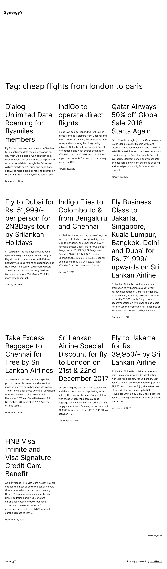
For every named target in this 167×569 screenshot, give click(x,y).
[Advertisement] (83, 46)
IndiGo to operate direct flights (80, 115)
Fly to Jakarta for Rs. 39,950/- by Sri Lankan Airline (136, 350)
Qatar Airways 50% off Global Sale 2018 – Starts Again (135, 119)
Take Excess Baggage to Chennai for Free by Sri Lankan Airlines (29, 354)
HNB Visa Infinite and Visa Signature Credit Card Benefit (28, 457)
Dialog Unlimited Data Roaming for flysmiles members (28, 123)
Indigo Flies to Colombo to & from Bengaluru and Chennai (82, 214)
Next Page (155, 535)
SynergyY (13, 12)
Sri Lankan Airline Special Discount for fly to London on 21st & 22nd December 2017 (83, 358)
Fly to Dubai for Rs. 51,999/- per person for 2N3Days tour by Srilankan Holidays (29, 222)
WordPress (156, 561)
